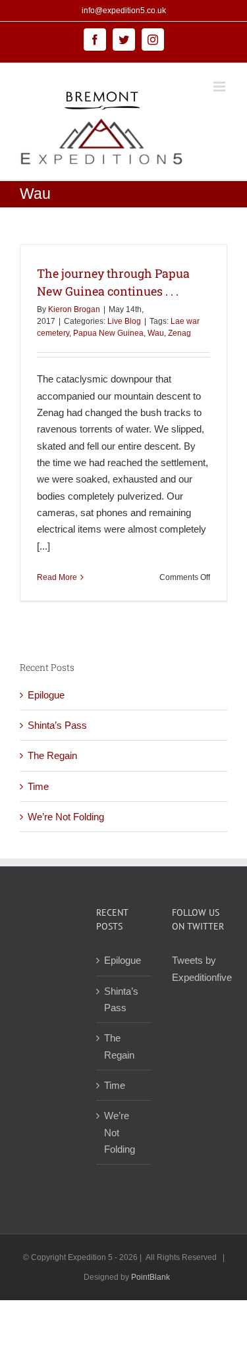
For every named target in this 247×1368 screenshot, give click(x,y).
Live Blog (124, 321)
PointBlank (150, 1277)
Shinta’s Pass (57, 725)
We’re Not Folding (66, 816)
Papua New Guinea (108, 333)
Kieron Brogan (74, 309)
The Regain (52, 755)
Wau (156, 333)
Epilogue (46, 694)
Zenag (179, 333)
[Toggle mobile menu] (220, 86)
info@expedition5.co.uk (124, 10)
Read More (57, 577)
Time (38, 786)
